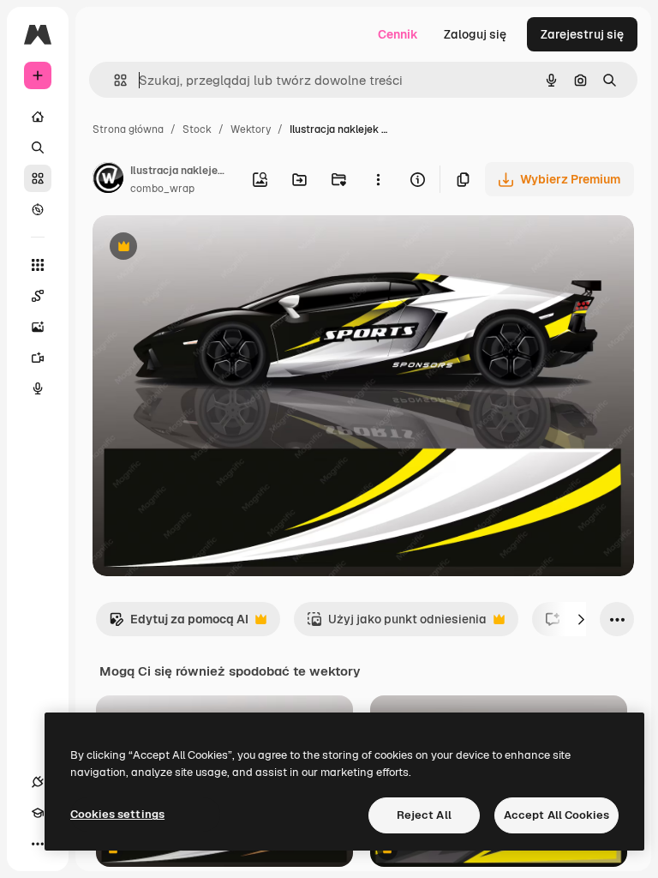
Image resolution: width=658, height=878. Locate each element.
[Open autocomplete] (113, 80)
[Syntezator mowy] (37, 388)
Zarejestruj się (582, 34)
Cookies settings (117, 814)
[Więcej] (37, 843)
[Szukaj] (37, 147)
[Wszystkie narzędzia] (37, 265)
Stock (197, 129)
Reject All (424, 815)
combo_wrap (162, 188)
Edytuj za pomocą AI (178, 623)
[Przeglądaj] (37, 209)
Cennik (398, 34)
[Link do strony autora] (108, 180)
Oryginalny (210, 248)
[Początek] (37, 116)
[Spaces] (37, 296)
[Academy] (37, 813)
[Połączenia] (37, 782)
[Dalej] (580, 619)
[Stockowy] (37, 178)
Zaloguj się (475, 34)
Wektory (250, 129)
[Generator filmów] (37, 357)
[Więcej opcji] (378, 179)
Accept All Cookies (556, 815)
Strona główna (128, 129)
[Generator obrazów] (37, 326)
